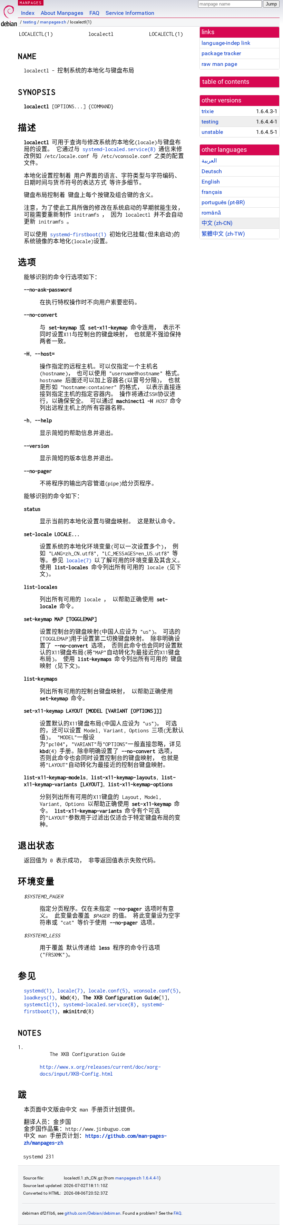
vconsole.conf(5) (156, 991)
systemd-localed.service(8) (119, 149)
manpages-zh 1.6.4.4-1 (137, 1178)
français (212, 192)
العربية (209, 160)
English (211, 181)
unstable (212, 132)
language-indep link (226, 43)
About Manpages (62, 13)
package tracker (221, 53)
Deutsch (212, 171)
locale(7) (78, 560)
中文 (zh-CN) (217, 223)
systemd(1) (38, 991)
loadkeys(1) (39, 997)
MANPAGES (31, 2)
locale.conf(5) (108, 991)
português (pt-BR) (223, 202)
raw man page (219, 64)
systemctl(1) (41, 1004)
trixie (208, 111)
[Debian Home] (9, 14)
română (211, 212)
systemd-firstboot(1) (78, 234)
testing (29, 22)
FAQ (94, 13)
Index (28, 13)
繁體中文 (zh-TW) (223, 233)
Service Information (130, 13)
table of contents (226, 81)
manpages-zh (53, 22)
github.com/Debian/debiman (92, 1213)
